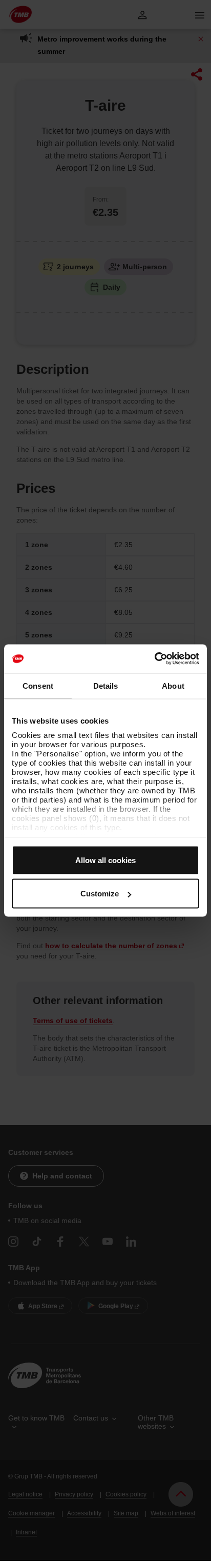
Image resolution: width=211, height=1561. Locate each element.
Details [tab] (105, 685)
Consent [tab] (38, 685)
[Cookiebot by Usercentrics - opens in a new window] (154, 659)
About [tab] (173, 685)
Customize (99, 893)
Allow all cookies (105, 859)
